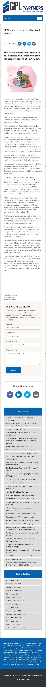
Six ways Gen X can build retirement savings (22, 483)
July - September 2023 (14, 618)
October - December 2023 (15, 614)
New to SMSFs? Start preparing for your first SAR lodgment (22, 475)
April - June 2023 (12, 621)
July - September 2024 (14, 604)
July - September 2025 (14, 590)
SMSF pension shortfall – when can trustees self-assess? (22, 434)
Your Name (10, 324)
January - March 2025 (14, 597)
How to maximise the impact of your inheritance (19, 487)
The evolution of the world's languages (20, 524)
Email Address (11, 333)
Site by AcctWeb (23, 679)
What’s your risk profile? (15, 559)
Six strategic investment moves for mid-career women (23, 551)
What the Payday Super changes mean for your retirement (21, 509)
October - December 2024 (15, 601)
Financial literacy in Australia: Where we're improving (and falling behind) (21, 424)
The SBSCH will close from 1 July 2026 (20, 499)
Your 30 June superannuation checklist (20, 556)
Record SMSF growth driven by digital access (22, 520)
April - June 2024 (12, 607)
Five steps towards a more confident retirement (19, 419)
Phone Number (11, 341)
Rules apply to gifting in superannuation (20, 517)
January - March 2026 (14, 584)
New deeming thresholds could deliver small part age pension (22, 463)
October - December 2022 (15, 628)
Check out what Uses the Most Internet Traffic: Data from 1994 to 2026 (21, 564)
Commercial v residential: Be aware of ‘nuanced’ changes (19, 545)
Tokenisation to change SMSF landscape (21, 450)
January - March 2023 (14, 624)
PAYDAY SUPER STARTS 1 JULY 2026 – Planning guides (20, 540)
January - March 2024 (14, 611)
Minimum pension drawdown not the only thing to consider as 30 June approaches (21, 528)
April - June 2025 (12, 594)
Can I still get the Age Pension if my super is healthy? (22, 469)
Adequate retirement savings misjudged (21, 495)
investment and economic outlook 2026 (20, 514)
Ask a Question (11, 350)
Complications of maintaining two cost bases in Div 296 (22, 503)
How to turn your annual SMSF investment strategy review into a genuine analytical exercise (21, 440)
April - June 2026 (12, 580)
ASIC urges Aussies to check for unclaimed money (22, 534)
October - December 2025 (15, 587)
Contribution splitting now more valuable (21, 479)
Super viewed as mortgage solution (19, 446)
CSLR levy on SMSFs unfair (15, 429)
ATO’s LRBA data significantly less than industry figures (20, 458)
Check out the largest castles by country (21, 453)
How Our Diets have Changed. (17, 492)
